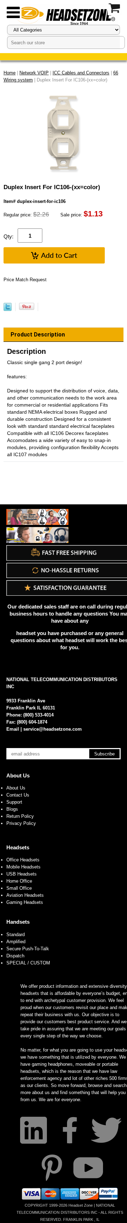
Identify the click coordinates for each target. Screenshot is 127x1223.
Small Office (19, 888)
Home (10, 72)
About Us (18, 775)
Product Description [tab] (38, 334)
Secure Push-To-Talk (27, 948)
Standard (15, 934)
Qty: (8, 236)
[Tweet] (8, 309)
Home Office (19, 881)
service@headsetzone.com (52, 729)
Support (14, 802)
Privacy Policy (21, 823)
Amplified (15, 941)
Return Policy (20, 816)
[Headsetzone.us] (63, 15)
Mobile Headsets (23, 867)
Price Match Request (25, 279)
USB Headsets (21, 874)
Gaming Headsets (24, 902)
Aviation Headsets (25, 895)
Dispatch (15, 955)
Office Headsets (23, 859)
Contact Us (17, 795)
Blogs (12, 809)
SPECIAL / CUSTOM (28, 963)
